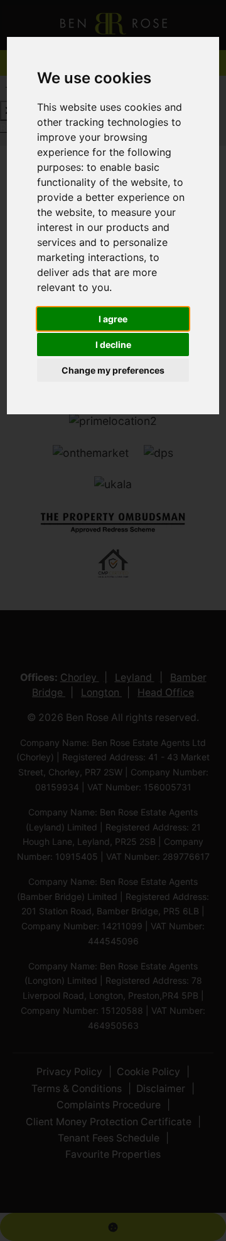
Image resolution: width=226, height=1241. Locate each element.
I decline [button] (113, 344)
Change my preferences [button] (113, 370)
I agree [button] (113, 319)
